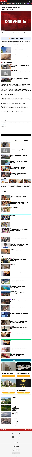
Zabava (29, 3)
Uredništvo (16, 445)
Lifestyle (14, 3)
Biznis (26, 3)
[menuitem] (29, 1)
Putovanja (18, 3)
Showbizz (10, 3)
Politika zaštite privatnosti (16, 449)
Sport (6, 3)
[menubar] (29, 1)
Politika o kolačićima (16, 450)
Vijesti (2, 3)
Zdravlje (22, 3)
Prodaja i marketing (16, 446)
